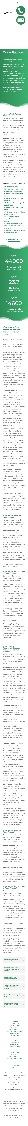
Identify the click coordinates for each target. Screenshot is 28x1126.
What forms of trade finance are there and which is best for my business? (14, 194)
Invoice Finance (14, 1025)
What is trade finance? (11, 187)
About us (14, 1021)
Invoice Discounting (14, 1029)
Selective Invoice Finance (15, 1031)
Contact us (14, 239)
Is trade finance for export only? (14, 223)
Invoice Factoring (14, 1027)
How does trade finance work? (13, 189)
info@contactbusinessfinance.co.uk (14, 1089)
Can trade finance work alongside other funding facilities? (11, 219)
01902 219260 (14, 1087)
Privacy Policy (15, 1035)
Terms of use (14, 1033)
